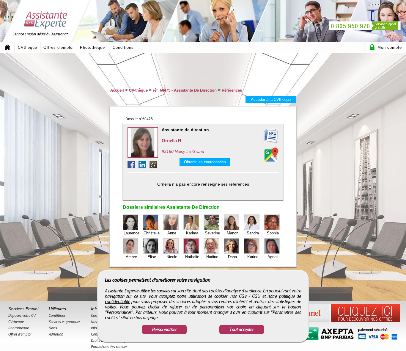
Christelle (152, 233)
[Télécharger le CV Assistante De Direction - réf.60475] (263, 136)
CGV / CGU (250, 296)
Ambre (131, 257)
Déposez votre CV (22, 316)
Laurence (131, 233)
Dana (232, 257)
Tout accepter (241, 329)
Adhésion (56, 334)
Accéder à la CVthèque (271, 99)
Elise (151, 257)
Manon (232, 233)
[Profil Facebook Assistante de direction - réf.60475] (133, 166)
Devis (53, 328)
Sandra (253, 233)
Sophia (273, 233)
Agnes (272, 257)
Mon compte (389, 47)
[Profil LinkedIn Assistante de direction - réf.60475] (144, 166)
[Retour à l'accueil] (7, 47)
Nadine (212, 257)
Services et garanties (65, 322)
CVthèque (27, 47)
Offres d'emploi (58, 47)
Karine (252, 257)
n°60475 (139, 119)
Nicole (171, 257)
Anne (171, 233)
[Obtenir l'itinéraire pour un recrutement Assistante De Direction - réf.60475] (271, 154)
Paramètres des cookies (109, 347)
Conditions (123, 47)
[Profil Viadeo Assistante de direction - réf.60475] (153, 166)
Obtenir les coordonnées (205, 162)
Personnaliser (164, 329)
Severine (212, 233)
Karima (192, 233)
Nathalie (192, 257)
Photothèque (92, 47)
